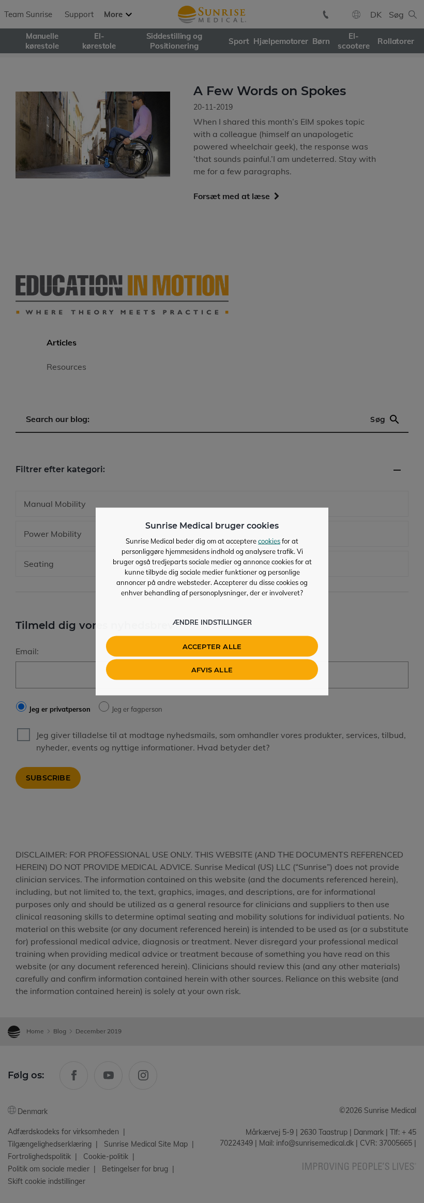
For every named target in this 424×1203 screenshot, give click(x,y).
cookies (269, 541)
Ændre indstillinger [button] (212, 622)
